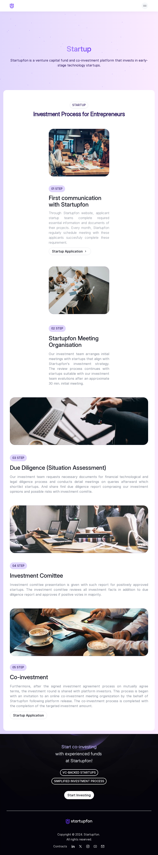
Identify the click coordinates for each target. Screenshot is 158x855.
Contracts (60, 846)
